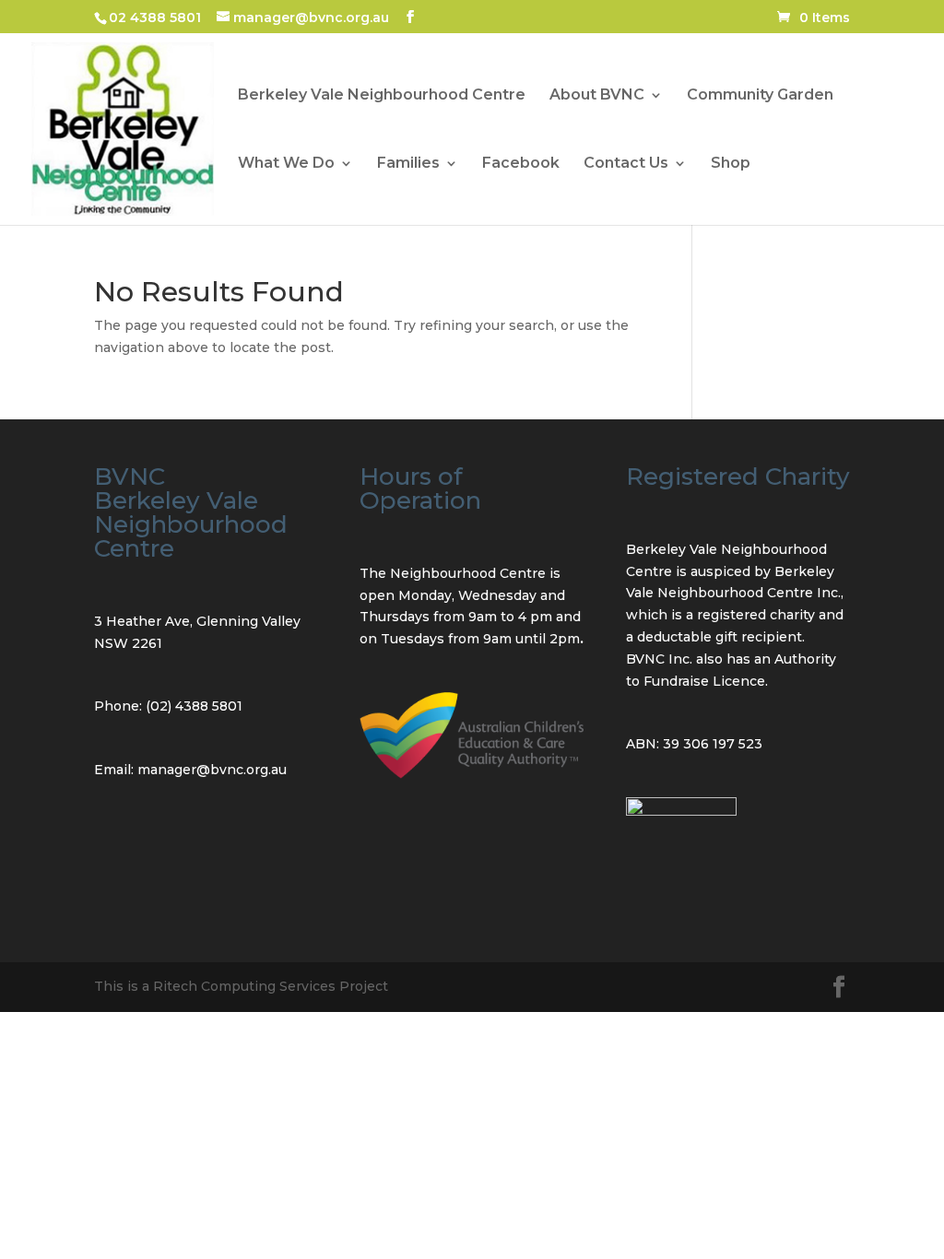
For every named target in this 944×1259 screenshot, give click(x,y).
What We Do (286, 164)
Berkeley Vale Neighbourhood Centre (381, 95)
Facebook (521, 164)
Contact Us (626, 164)
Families (408, 164)
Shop (730, 164)
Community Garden (760, 95)
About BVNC (596, 95)
